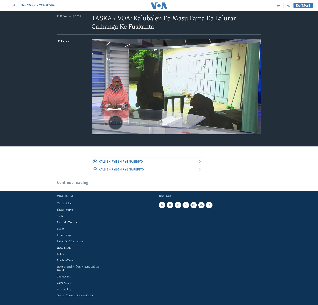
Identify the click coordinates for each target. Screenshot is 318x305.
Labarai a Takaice (67, 222)
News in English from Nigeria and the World (78, 269)
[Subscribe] (201, 205)
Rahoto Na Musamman (70, 241)
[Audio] (288, 5)
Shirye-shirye (65, 210)
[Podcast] (193, 205)
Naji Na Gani (64, 248)
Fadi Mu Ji (62, 254)
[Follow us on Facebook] (162, 205)
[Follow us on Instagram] (178, 205)
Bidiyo (60, 229)
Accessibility (64, 289)
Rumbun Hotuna (66, 260)
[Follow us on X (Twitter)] (186, 205)
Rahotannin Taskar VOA (38, 5)
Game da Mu (64, 283)
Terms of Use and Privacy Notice (75, 296)
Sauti (60, 216)
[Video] (278, 5)
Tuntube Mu (64, 276)
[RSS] (209, 205)
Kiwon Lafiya (64, 235)
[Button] (63, 42)
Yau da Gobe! (64, 204)
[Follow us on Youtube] (170, 205)
